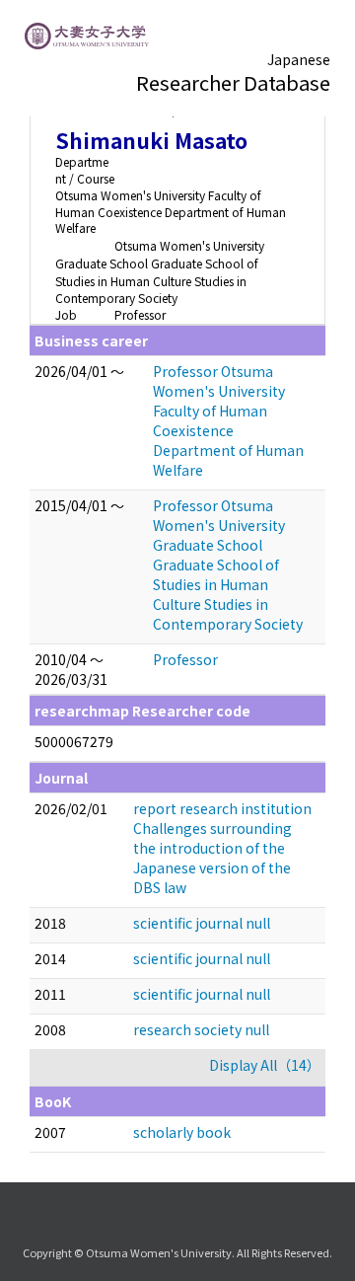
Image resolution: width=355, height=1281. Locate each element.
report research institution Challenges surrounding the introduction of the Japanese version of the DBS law (222, 847)
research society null (201, 1029)
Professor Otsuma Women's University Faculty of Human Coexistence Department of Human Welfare (228, 420)
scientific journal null (201, 923)
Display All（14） (264, 1065)
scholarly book (182, 1132)
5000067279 (74, 741)
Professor (185, 659)
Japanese (298, 59)
